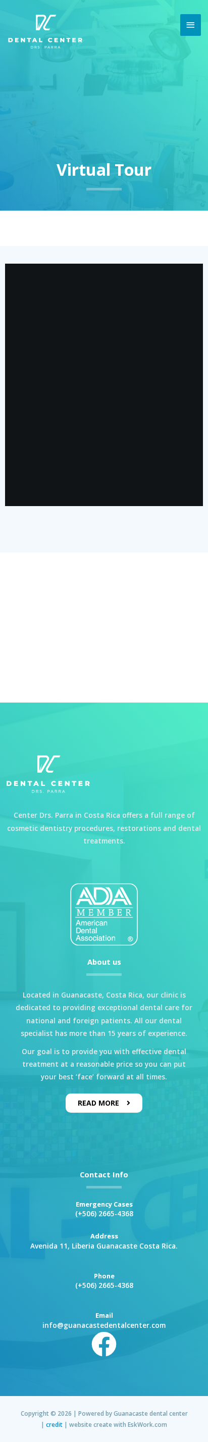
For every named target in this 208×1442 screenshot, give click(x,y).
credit (54, 1424)
